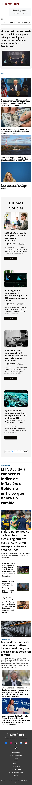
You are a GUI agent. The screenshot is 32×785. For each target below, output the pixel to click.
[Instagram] (11, 743)
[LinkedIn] (21, 743)
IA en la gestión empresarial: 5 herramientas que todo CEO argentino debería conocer (15, 295)
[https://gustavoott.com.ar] (16, 4)
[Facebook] (5, 743)
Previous (7, 451)
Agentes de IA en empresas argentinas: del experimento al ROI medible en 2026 (15, 414)
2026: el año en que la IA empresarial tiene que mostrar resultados (15, 237)
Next (25, 451)
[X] (16, 743)
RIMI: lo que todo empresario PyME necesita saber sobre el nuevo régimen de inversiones (15, 355)
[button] (1, 19)
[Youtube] (26, 743)
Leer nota (10, 258)
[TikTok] (16, 748)
